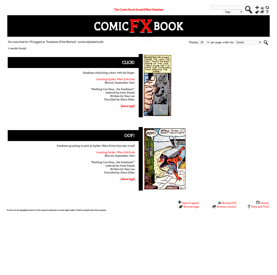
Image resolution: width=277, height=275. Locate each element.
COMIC (111, 26)
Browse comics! (226, 206)
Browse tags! (191, 206)
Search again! (191, 203)
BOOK (168, 26)
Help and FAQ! (260, 206)
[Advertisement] (128, 242)
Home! (264, 203)
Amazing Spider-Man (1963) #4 (115, 79)
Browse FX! (229, 203)
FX (141, 26)
